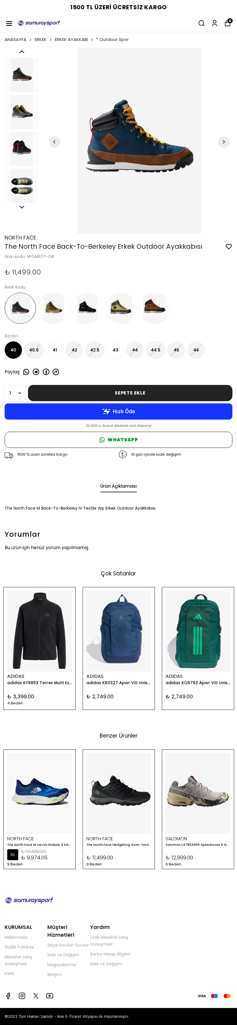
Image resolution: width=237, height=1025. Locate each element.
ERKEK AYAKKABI (71, 39)
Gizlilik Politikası (19, 947)
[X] (35, 995)
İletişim (54, 974)
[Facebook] (8, 995)
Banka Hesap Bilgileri (110, 954)
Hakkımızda (16, 937)
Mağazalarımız (61, 965)
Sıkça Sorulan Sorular (68, 945)
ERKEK (41, 39)
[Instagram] (21, 995)
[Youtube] (49, 995)
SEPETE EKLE (130, 393)
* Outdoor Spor (112, 39)
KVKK (9, 974)
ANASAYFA (15, 39)
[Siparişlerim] (214, 23)
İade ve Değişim (63, 955)
